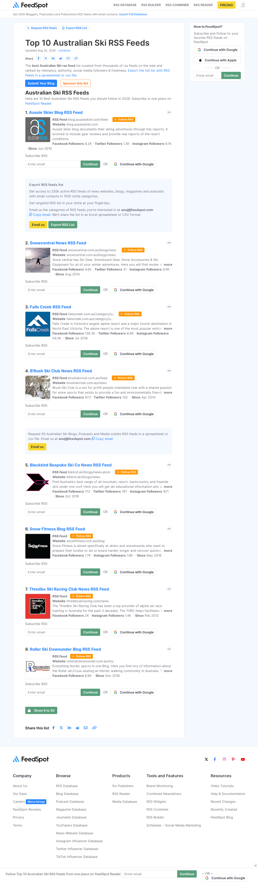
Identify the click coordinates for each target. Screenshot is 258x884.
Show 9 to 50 (44, 710)
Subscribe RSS (36, 156)
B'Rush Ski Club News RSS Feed (61, 370)
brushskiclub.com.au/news (87, 383)
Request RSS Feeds (44, 28)
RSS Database (67, 786)
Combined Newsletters (164, 794)
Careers (29, 802)
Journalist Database (71, 817)
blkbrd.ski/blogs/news (83, 477)
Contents (64, 50)
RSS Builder (155, 817)
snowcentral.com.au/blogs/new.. (92, 250)
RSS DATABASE (124, 5)
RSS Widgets (156, 802)
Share (29, 58)
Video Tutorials (222, 786)
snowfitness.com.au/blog (86, 541)
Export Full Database (133, 14)
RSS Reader (203, 5)
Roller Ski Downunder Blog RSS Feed (65, 649)
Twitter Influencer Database (77, 849)
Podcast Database (70, 802)
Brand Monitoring (160, 786)
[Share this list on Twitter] (45, 58)
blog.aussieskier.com (82, 124)
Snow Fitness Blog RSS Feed (57, 529)
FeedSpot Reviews (27, 809)
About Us (20, 786)
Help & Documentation (228, 794)
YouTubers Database (71, 825)
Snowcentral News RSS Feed (58, 243)
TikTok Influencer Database (77, 857)
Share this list (37, 728)
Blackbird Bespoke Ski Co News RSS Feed (71, 465)
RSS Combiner (177, 5)
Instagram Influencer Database (79, 841)
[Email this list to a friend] (68, 58)
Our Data (20, 794)
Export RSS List (76, 28)
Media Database (124, 802)
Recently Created (224, 809)
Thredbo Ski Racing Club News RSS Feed (69, 589)
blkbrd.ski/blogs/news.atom (89, 472)
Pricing (226, 5)
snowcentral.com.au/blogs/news (91, 255)
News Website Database (74, 833)
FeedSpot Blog (222, 817)
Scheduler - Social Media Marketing (174, 825)
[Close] (255, 865)
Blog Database (67, 794)
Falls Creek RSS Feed (50, 307)
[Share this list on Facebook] (38, 58)
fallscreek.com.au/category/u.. (91, 314)
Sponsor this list (75, 83)
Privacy (18, 817)
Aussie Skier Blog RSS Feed (56, 112)
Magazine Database (71, 809)
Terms (17, 825)
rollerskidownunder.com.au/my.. (91, 661)
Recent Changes (223, 802)
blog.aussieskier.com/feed (88, 119)
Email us (38, 225)
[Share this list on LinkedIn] (53, 58)
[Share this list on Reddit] (60, 58)
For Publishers (123, 786)
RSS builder (151, 5)
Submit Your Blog (41, 83)
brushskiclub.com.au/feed (87, 378)
